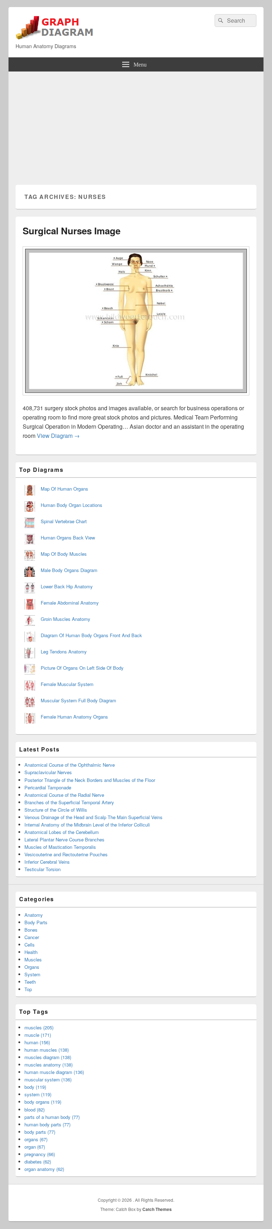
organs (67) (35, 1139)
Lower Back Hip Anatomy (67, 586)
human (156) (37, 1042)
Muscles (33, 959)
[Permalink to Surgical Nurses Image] (136, 399)
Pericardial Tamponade (47, 787)
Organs (31, 967)
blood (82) (34, 1109)
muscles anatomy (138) (48, 1064)
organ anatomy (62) (44, 1169)
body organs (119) (42, 1101)
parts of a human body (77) (52, 1117)
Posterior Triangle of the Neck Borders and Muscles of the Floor (89, 780)
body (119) (35, 1087)
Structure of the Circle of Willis (55, 809)
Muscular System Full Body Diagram (78, 700)
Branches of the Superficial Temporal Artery (69, 802)
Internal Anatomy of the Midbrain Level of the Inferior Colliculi (87, 824)
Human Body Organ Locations (71, 505)
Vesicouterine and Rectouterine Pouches (66, 854)
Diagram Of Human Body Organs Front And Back (91, 635)
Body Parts (35, 922)
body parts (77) (39, 1131)
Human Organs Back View (68, 537)
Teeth (30, 981)
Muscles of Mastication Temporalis (60, 847)
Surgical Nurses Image (71, 230)
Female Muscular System (67, 684)
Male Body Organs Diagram (69, 570)
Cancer (31, 937)
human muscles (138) (46, 1049)
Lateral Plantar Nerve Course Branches (64, 839)
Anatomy (33, 914)
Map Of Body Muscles (64, 553)
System (32, 974)
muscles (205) (38, 1027)
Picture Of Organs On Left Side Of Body (82, 667)
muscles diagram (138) (47, 1057)
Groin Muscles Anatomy (65, 619)
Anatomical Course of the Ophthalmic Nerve (69, 764)
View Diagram (58, 435)
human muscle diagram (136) (54, 1072)
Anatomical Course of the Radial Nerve (64, 794)
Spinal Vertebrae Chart (64, 521)
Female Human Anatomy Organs (74, 716)
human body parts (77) (47, 1124)
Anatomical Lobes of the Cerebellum (61, 832)
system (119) (37, 1094)
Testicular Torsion (42, 869)
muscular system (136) (48, 1079)
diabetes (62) (37, 1161)
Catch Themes (157, 1209)
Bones (31, 929)
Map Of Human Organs (64, 488)
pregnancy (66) (39, 1154)
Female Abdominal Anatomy (70, 602)
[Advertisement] (136, 124)
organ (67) (34, 1146)
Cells (29, 944)
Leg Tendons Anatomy (64, 651)
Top (28, 989)
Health (31, 952)
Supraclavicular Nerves (48, 772)
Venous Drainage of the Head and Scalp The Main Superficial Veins (93, 817)
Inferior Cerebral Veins (47, 861)
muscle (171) (37, 1034)
